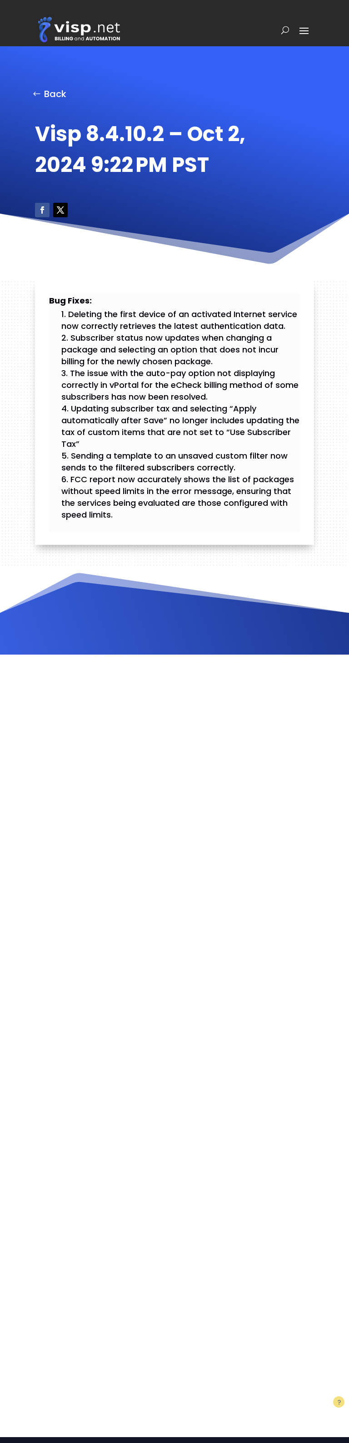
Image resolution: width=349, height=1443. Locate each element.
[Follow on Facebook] (42, 210)
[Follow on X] (60, 210)
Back (55, 94)
